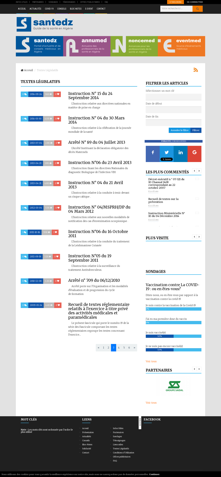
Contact (101, 8)
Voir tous (151, 361)
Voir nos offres (179, 141)
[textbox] (148, 97)
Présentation (88, 432)
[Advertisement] (139, 24)
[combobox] (173, 97)
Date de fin (152, 116)
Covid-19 (49, 8)
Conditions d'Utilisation (123, 452)
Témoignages (119, 440)
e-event (89, 8)
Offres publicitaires (121, 456)
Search (197, 9)
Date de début (154, 103)
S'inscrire (176, 2)
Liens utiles (118, 444)
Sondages (117, 436)
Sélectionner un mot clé (160, 90)
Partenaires (118, 432)
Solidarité (86, 448)
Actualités (35, 8)
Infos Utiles (118, 428)
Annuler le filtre (179, 130)
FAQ (115, 461)
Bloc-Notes (76, 8)
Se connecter (195, 2)
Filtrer (195, 130)
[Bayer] (173, 386)
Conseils (61, 8)
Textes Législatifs (121, 448)
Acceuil (22, 8)
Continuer (154, 474)
